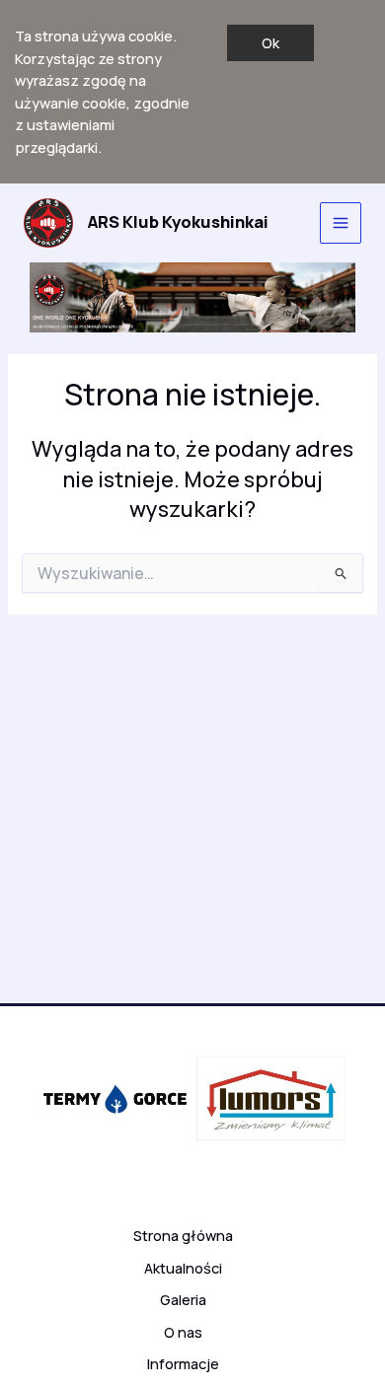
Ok (270, 42)
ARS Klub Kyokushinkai (178, 222)
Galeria (183, 1299)
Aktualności (183, 1268)
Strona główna (183, 1235)
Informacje (183, 1363)
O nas (183, 1332)
